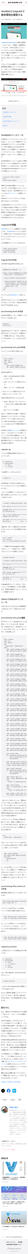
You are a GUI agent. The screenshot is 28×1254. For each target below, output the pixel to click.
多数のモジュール (14, 430)
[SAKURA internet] (3, 2)
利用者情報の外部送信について (14, 1244)
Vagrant (3, 229)
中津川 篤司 (13, 1107)
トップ (2, 1237)
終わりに (5, 125)
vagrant (13, 1099)
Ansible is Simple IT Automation (11, 1082)
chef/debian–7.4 (15, 295)
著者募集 (20, 1242)
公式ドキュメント (12, 193)
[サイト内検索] (26, 2)
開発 (20, 1099)
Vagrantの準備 (7, 116)
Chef (8, 42)
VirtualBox (10, 231)
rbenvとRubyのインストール (11, 121)
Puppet (14, 42)
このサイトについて (10, 1242)
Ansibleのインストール (9, 112)
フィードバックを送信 (8, 1149)
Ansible (3, 42)
